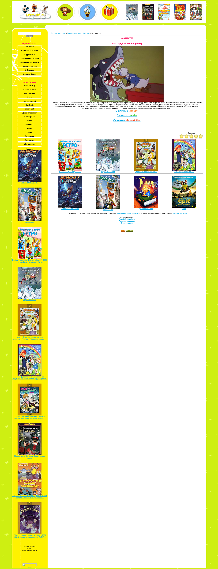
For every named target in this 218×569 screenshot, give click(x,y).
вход (29, 567)
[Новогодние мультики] (110, 12)
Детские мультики (58, 33)
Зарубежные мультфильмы (78, 33)
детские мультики (180, 213)
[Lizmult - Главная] (35, 19)
